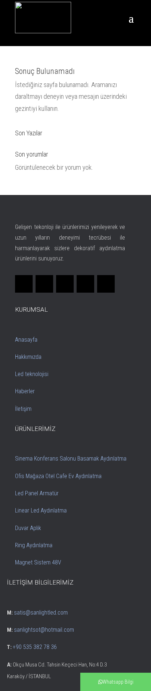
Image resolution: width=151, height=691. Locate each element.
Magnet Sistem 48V (38, 562)
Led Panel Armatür (37, 493)
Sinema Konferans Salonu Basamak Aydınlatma (70, 458)
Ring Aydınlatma (33, 545)
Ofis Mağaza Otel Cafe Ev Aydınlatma (58, 476)
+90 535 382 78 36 (35, 646)
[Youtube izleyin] (106, 284)
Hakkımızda (28, 356)
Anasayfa (26, 339)
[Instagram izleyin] (85, 284)
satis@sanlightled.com (41, 612)
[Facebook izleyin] (24, 284)
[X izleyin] (44, 284)
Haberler (25, 391)
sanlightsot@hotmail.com (44, 629)
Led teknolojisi (31, 374)
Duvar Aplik (28, 528)
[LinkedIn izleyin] (65, 284)
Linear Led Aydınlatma (41, 510)
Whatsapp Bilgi (118, 682)
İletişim (23, 408)
